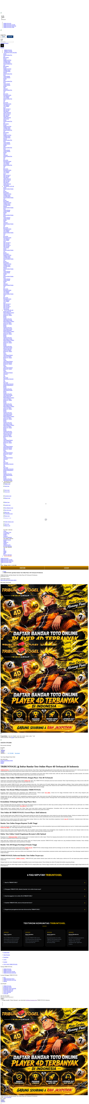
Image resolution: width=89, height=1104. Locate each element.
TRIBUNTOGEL (7, 23)
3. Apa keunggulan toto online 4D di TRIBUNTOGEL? (44, 896)
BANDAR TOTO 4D (8, 989)
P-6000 (5, 534)
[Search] (2, 45)
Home (4, 571)
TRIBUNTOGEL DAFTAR (9, 26)
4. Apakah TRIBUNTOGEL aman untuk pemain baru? (44, 903)
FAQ (4, 977)
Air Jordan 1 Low (7, 532)
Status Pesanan (6, 954)
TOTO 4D (5, 993)
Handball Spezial (7, 539)
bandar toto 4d (28, 847)
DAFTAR (22, 568)
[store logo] (12, 34)
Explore (2, 47)
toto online (47, 792)
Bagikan (2, 761)
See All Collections (7, 537)
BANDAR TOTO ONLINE (9, 988)
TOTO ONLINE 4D (8, 991)
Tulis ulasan (17, 753)
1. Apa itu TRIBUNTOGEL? (44, 882)
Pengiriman (5, 957)
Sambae (5, 543)
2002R (4, 551)
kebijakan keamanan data (31, 1000)
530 (4, 548)
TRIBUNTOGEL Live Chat (9, 980)
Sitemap (5, 981)
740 (4, 549)
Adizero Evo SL (7, 544)
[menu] (44, 303)
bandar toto (27, 780)
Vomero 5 (5, 536)
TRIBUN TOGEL (20, 858)
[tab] (44, 47)
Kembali (5, 962)
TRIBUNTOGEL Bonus (8, 978)
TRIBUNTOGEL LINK (8, 27)
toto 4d (66, 819)
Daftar (10, 36)
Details (2, 763)
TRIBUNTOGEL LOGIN (9, 24)
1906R (4, 552)
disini (12, 737)
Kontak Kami (6, 952)
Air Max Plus (6, 533)
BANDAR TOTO (7, 987)
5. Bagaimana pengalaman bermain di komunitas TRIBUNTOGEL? (44, 909)
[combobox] (7, 42)
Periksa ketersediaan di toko (7, 760)
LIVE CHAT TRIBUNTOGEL (10, 964)
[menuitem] (8, 50)
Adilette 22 (5, 542)
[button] (3, 642)
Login (3, 36)
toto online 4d (23, 806)
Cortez (4, 531)
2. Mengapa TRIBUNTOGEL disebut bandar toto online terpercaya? (44, 889)
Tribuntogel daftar (12, 837)
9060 (4, 553)
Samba (4, 541)
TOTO (4, 959)
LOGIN (66, 568)
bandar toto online (5, 827)
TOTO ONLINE (7, 992)
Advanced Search (4, 43)
